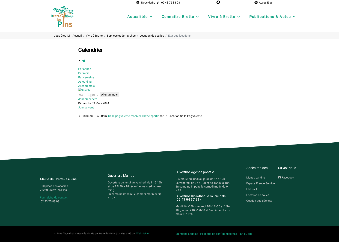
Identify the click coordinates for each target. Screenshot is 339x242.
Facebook (288, 177)
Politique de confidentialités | (219, 234)
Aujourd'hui (85, 82)
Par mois (83, 73)
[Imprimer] (83, 60)
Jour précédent (87, 99)
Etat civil (251, 189)
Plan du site (245, 234)
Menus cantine (255, 177)
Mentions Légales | (188, 234)
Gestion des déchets (259, 201)
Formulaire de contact (53, 198)
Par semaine (86, 77)
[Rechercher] (84, 90)
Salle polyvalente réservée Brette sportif (133, 116)
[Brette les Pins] (62, 16)
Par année (84, 69)
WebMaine (142, 233)
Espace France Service (260, 183)
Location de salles (257, 195)
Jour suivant (86, 107)
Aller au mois (86, 86)
